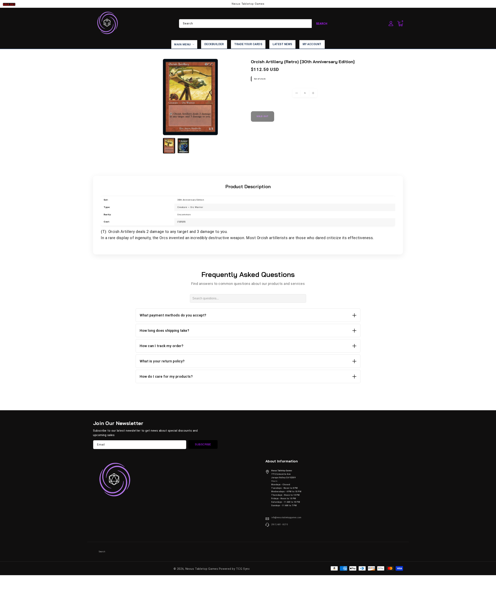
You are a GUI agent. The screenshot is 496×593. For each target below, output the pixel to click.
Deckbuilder (214, 44)
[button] (400, 23)
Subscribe (203, 444)
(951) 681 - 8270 (279, 524)
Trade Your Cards (248, 44)
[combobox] (255, 23)
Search (321, 23)
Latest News (282, 44)
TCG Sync (243, 569)
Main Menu (182, 44)
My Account (312, 44)
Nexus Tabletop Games (201, 569)
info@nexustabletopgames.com (286, 517)
